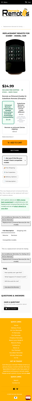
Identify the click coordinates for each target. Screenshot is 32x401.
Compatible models (9, 240)
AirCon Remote (7, 220)
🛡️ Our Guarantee (10, 172)
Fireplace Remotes (16, 338)
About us (16, 348)
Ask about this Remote (12, 287)
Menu (5, 2)
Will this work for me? (12, 281)
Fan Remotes (16, 335)
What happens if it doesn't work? (15, 277)
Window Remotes (16, 355)
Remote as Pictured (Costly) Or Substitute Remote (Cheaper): (14, 97)
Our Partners (16, 350)
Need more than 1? (7, 136)
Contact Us (16, 383)
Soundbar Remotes (16, 353)
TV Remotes (16, 333)
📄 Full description (10, 181)
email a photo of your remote (18, 373)
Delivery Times (16, 328)
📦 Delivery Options (10, 177)
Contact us (16, 345)
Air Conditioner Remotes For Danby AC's (15, 217)
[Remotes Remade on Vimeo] (17, 389)
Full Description (8, 230)
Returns (5, 235)
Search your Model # (16, 340)
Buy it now (15, 150)
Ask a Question (12, 308)
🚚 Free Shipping (10, 168)
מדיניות (16, 358)
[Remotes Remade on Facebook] (14, 389)
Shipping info (21, 230)
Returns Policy (16, 343)
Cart (29, 2)
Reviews (14, 235)
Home (16, 325)
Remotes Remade (16, 394)
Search (16, 380)
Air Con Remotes (16, 330)
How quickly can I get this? (13, 272)
